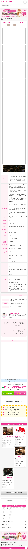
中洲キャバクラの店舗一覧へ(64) (14, 492)
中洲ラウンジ (6, 518)
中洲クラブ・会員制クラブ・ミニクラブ (13, 509)
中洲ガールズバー (7, 521)
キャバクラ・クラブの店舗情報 (9, 544)
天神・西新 (5, 524)
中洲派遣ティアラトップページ (9, 542)
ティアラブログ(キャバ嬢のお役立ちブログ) (12, 545)
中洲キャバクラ (7, 512)
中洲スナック (6, 515)
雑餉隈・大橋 (6, 527)
